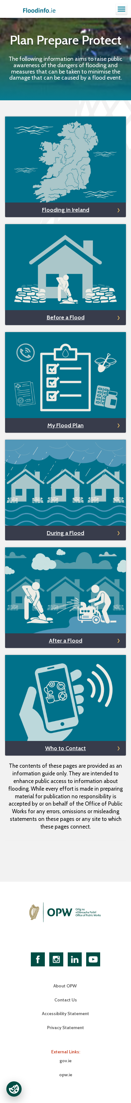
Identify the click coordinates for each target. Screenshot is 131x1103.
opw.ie (65, 1075)
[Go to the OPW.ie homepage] (65, 912)
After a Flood (65, 640)
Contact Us (65, 1000)
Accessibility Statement (65, 1013)
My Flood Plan (65, 425)
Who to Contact (65, 748)
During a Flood (65, 533)
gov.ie (65, 1061)
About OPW (65, 986)
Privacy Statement (65, 1027)
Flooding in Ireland (65, 209)
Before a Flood (66, 317)
